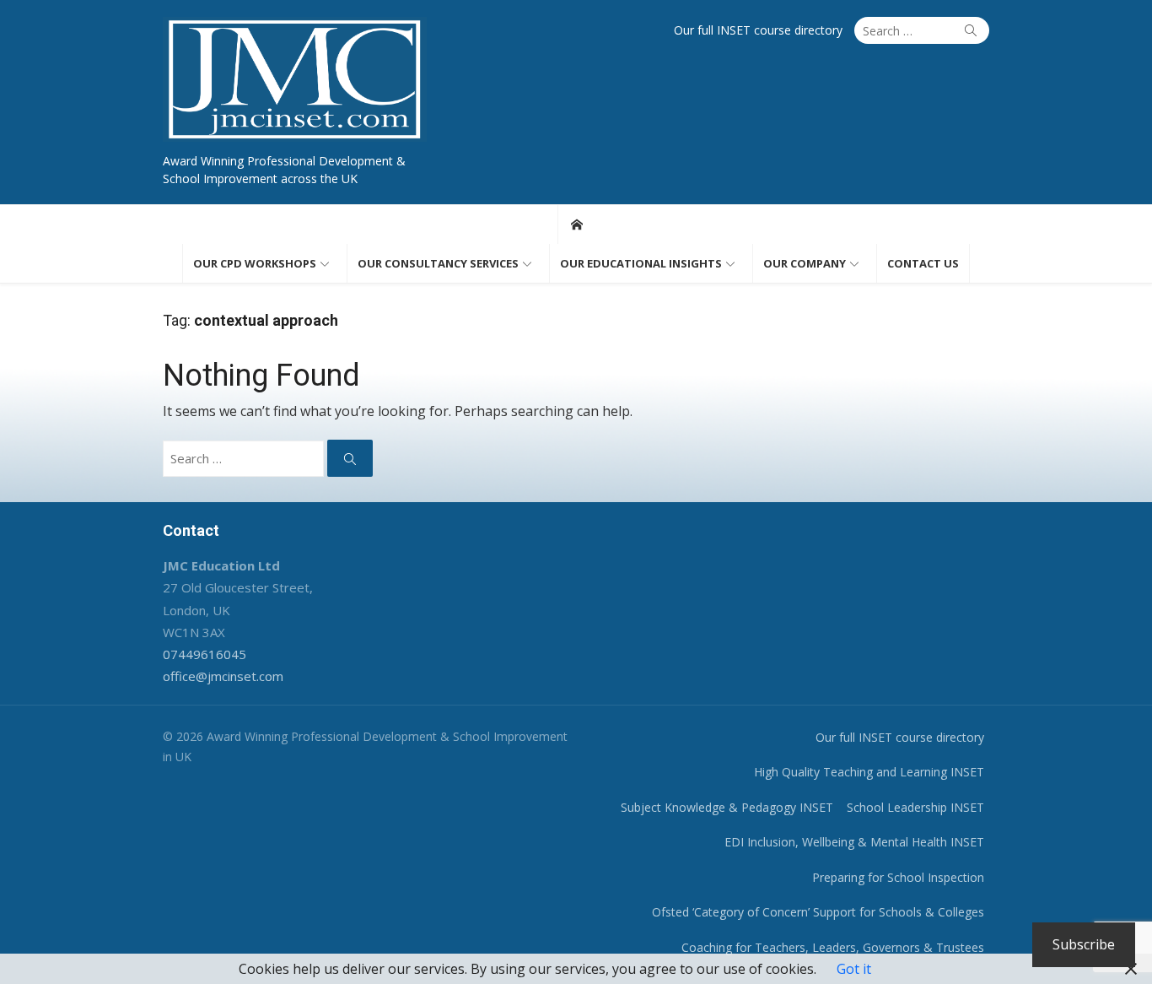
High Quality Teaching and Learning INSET (869, 772)
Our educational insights (641, 263)
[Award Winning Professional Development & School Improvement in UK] (576, 224)
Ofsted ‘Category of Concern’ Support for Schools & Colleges (818, 912)
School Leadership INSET (915, 807)
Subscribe (1083, 944)
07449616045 (204, 654)
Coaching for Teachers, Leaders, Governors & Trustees (832, 947)
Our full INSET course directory (758, 30)
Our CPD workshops (254, 263)
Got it (854, 969)
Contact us (923, 263)
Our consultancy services (438, 263)
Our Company (804, 263)
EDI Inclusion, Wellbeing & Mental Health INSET (854, 842)
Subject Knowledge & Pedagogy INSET (727, 807)
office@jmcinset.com (223, 676)
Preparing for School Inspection (898, 877)
